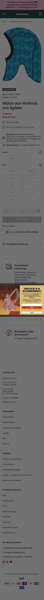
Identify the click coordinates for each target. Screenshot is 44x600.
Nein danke (31, 312)
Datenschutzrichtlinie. (38, 309)
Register (31, 307)
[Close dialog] (43, 286)
